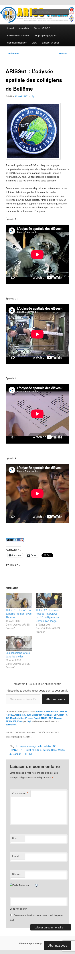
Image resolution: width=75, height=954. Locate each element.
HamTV (63, 714)
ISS (7, 718)
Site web (16, 874)
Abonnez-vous (55, 699)
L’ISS (34, 42)
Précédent (12, 53)
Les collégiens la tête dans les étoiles (18, 654)
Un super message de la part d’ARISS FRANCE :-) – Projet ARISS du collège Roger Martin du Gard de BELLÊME (37, 749)
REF (50, 718)
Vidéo (20, 721)
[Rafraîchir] (37, 885)
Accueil (10, 28)
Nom (14, 838)
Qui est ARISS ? (42, 28)
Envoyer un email (50, 42)
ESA (56, 714)
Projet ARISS (40, 718)
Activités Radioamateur (18, 35)
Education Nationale (42, 714)
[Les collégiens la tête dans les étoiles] (19, 643)
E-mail (15, 856)
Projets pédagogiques (46, 35)
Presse (29, 718)
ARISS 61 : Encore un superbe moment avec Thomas (18, 613)
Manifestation (17, 718)
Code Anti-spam (18, 908)
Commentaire (20, 793)
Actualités (24, 28)
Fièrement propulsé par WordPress (37, 943)
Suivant (64, 53)
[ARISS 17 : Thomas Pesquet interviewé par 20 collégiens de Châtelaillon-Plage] (49, 600)
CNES (11, 714)
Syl (33, 96)
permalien (11, 724)
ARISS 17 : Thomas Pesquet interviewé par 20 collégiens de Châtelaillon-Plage (47, 615)
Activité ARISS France (46, 711)
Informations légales (17, 42)
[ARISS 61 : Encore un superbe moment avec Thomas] (19, 600)
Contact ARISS (23, 714)
